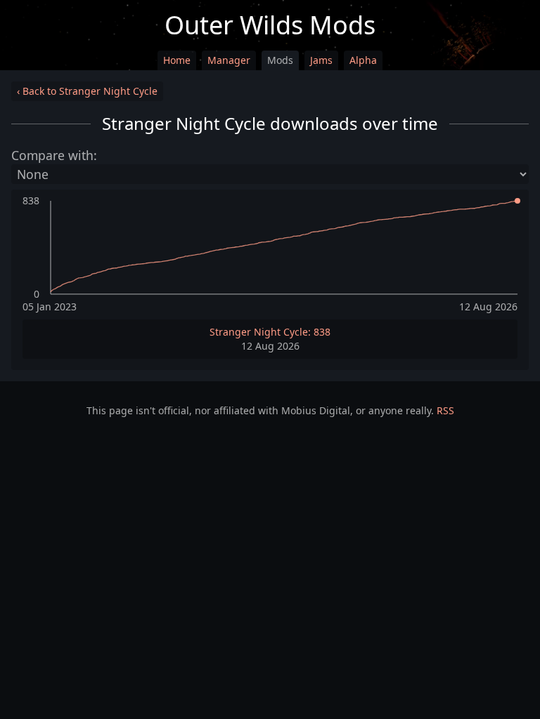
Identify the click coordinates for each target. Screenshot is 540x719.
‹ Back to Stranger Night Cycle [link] (87, 91)
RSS (445, 410)
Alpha (363, 60)
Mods (280, 60)
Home (177, 60)
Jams (321, 60)
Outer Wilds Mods (270, 25)
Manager (228, 60)
